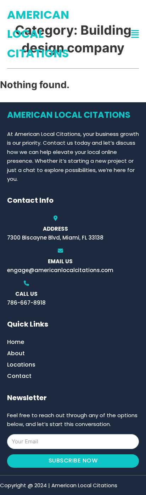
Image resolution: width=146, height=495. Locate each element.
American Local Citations (38, 34)
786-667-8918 (26, 302)
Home (15, 342)
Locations (21, 365)
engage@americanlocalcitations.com (60, 270)
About (16, 353)
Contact (19, 376)
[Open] (135, 34)
